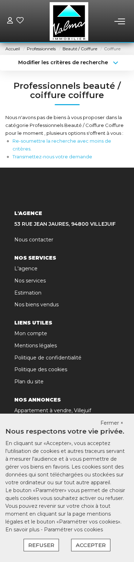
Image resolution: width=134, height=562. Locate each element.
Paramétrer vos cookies (73, 529)
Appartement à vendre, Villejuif (52, 410)
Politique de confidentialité (47, 357)
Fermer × (111, 423)
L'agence (26, 268)
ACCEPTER (91, 545)
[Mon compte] (10, 21)
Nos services (30, 280)
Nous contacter (33, 239)
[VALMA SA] (69, 21)
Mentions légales (35, 345)
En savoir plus (23, 529)
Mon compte (30, 333)
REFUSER (41, 545)
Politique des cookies (40, 369)
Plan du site (29, 381)
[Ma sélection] (20, 21)
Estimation (27, 293)
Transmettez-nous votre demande (52, 156)
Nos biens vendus (36, 304)
